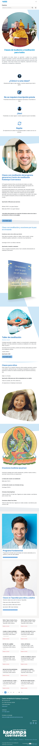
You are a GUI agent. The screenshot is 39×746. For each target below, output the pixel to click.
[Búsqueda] (32, 7)
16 (19, 692)
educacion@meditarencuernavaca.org (12, 717)
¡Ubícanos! (4, 706)
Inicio (10, 739)
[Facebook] (33, 723)
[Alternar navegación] (36, 2)
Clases (15, 739)
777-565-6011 (5, 711)
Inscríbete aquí (7, 220)
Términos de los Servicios (31, 739)
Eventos (21, 739)
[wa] (36, 723)
